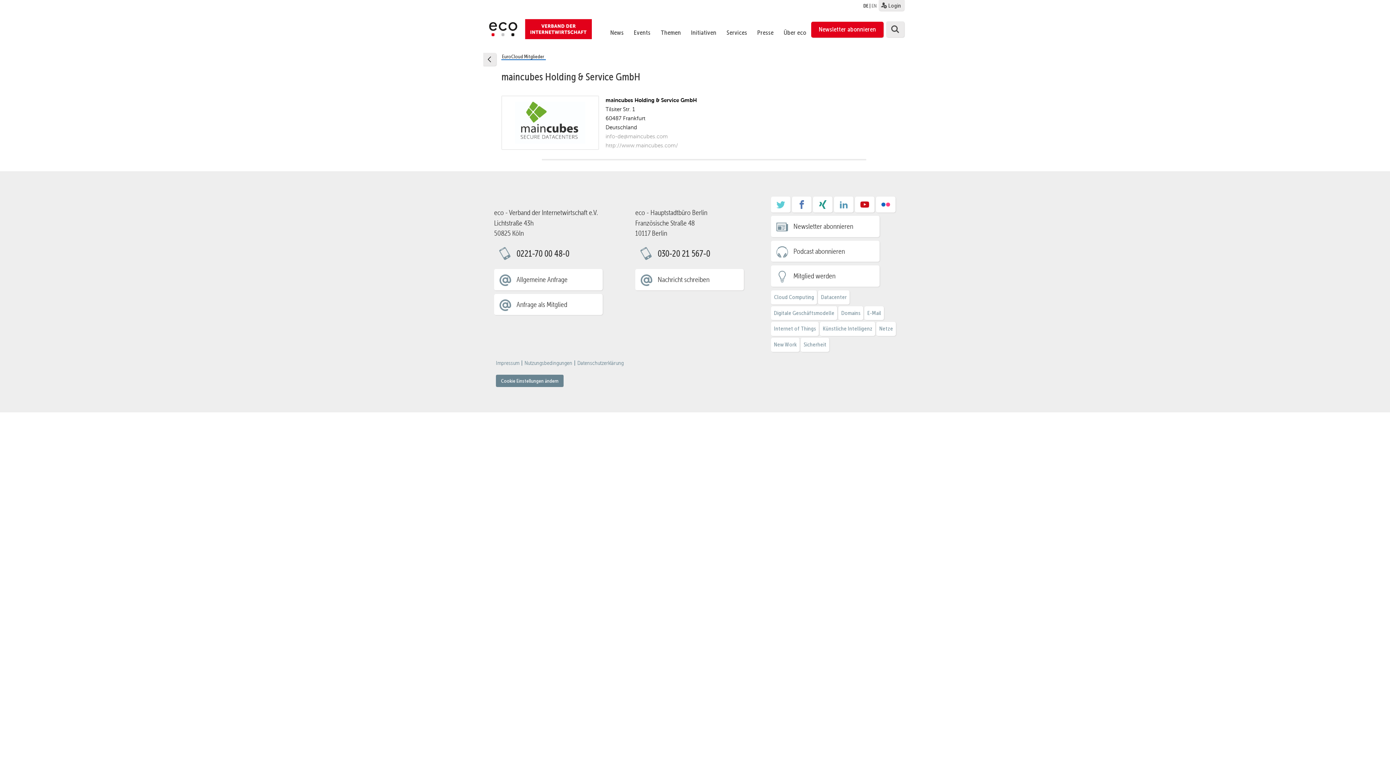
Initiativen (703, 32)
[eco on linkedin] (843, 207)
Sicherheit (815, 344)
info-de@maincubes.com (637, 136)
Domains (850, 313)
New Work (785, 344)
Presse (765, 32)
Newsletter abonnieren (847, 29)
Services (736, 32)
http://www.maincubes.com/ (642, 145)
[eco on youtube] (864, 207)
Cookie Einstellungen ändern (530, 381)
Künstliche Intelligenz (847, 328)
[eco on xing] (822, 207)
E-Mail (874, 313)
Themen (671, 32)
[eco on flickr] (885, 207)
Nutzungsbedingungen (548, 363)
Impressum (507, 363)
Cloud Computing (794, 297)
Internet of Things (795, 328)
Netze (886, 328)
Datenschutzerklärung (600, 363)
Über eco (795, 32)
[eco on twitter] (780, 207)
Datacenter (834, 297)
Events (642, 32)
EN (874, 6)
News (617, 32)
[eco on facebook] (801, 207)
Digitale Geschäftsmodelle (804, 313)
